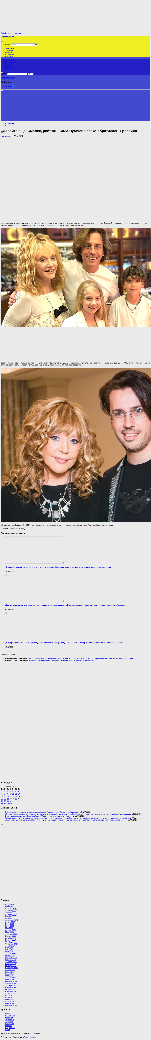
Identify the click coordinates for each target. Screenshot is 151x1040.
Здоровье (9, 50)
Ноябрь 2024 (10, 940)
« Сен (3, 803)
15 (5, 796)
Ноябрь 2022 (10, 987)
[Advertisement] (19, 16)
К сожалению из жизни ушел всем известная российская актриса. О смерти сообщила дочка (43, 812)
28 (2, 801)
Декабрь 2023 (11, 962)
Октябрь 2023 (10, 966)
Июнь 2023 (9, 974)
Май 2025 (9, 928)
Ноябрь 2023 (10, 964)
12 (16, 794)
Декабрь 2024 (11, 938)
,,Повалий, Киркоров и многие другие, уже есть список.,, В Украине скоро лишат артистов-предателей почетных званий (58, 567)
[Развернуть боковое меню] (2, 651)
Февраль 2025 (11, 934)
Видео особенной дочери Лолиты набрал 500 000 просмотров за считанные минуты (40, 816)
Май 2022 (9, 999)
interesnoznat (7, 136)
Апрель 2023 (10, 978)
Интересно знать (8, 37)
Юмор (7, 1030)
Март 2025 (9, 932)
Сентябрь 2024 (11, 944)
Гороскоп (9, 56)
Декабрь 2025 (11, 914)
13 (19, 794)
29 (5, 801)
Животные (9, 48)
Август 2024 (10, 946)
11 (13, 794)
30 (8, 801)
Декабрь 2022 (11, 985)
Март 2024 (9, 956)
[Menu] (2, 41)
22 (5, 799)
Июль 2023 (9, 972)
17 (11, 796)
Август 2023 (10, 970)
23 (8, 799)
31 (11, 801)
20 (19, 796)
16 (8, 796)
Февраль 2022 (11, 1005)
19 (16, 796)
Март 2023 (9, 980)
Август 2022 (10, 993)
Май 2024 (9, 952)
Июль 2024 (9, 948)
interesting (9, 1014)
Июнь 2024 (9, 950)
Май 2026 (9, 906)
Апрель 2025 (10, 930)
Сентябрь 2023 (11, 968)
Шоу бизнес (10, 54)
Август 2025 (10, 922)
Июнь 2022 (9, 997)
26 (16, 799)
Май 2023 (9, 976)
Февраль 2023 (11, 982)
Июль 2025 (9, 924)
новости (8, 1026)
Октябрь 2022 (10, 989)
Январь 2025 (10, 936)
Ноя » (9, 803)
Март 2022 (9, 1003)
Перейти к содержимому (11, 33)
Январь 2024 (10, 960)
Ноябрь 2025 (10, 916)
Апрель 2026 (10, 908)
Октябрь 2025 (10, 918)
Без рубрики (10, 1016)
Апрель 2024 (10, 954)
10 (11, 794)
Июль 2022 (9, 995)
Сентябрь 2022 (11, 991)
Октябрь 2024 (10, 942)
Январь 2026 (10, 912)
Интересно (9, 1024)
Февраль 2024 (11, 958)
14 (2, 796)
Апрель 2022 (10, 1001)
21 (2, 799)
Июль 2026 (9, 904)
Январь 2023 (10, 983)
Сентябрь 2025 (11, 920)
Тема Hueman (30, 1037)
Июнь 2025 (9, 926)
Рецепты (8, 52)
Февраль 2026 (11, 910)
